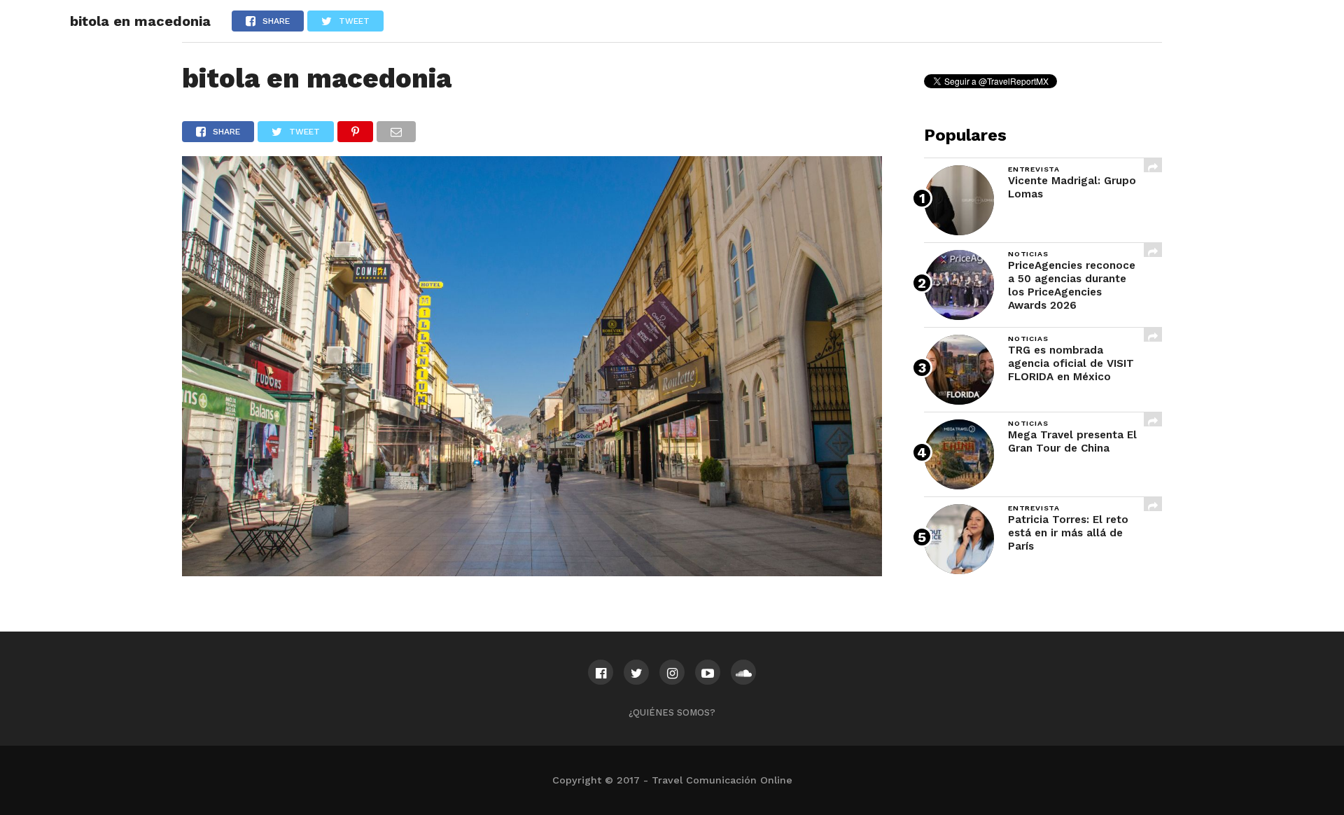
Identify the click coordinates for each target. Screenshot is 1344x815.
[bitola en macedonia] (532, 572)
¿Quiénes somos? (672, 712)
